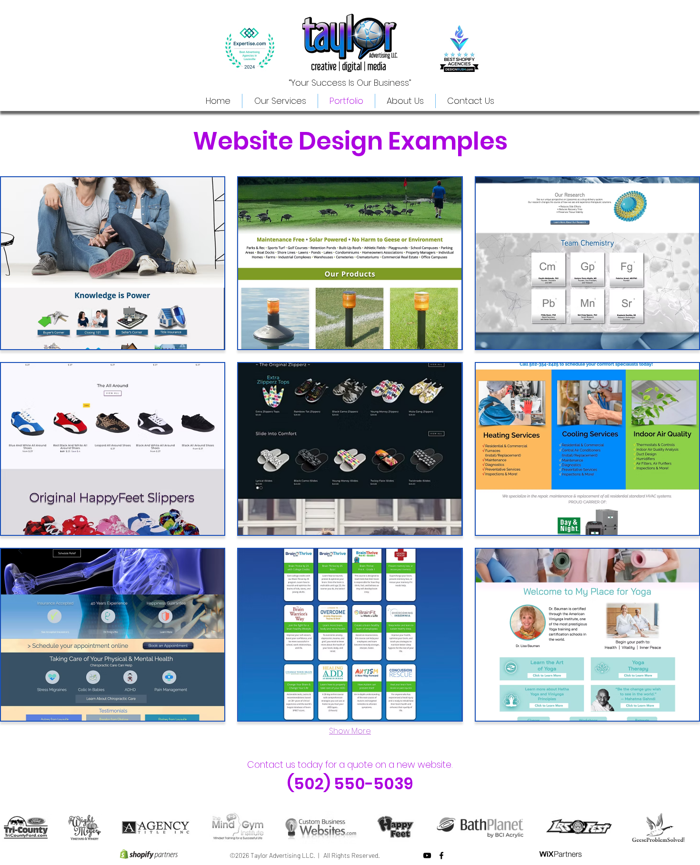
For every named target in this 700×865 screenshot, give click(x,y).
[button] (112, 263)
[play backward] (12, 827)
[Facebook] (441, 855)
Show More (350, 730)
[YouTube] (427, 855)
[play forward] (688, 827)
